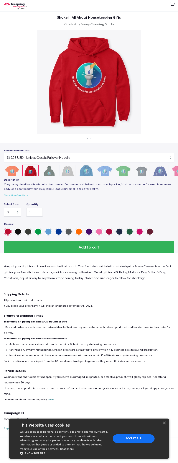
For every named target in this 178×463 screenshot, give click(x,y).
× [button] (164, 423)
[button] (64, 453)
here (51, 399)
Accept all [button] (133, 438)
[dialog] (89, 439)
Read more (67, 449)
